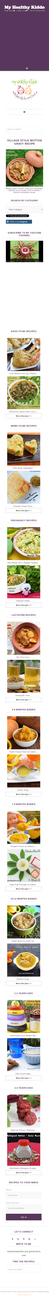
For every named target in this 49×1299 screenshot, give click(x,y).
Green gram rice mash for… (24, 941)
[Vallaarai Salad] (23, 581)
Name (8, 1189)
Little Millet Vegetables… (24, 468)
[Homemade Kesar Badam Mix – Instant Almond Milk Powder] (23, 1016)
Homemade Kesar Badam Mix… (24, 1036)
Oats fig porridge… (23, 1074)
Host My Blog (24, 1295)
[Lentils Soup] (23, 770)
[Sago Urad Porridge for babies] (23, 865)
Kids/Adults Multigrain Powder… (24, 1168)
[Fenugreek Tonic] (23, 676)
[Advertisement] (24, 40)
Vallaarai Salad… (23, 601)
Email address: (13, 1202)
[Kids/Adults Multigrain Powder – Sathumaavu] (23, 1149)
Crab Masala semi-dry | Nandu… (24, 374)
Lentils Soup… (23, 790)
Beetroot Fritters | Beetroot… (24, 1130)
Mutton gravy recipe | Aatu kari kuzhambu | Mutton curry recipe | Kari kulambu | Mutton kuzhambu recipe (24, 190)
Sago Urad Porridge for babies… (24, 885)
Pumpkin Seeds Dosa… (23, 506)
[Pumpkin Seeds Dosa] (23, 487)
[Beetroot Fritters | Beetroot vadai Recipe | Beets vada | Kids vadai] (23, 1111)
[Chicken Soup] (23, 960)
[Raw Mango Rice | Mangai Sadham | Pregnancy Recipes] (23, 543)
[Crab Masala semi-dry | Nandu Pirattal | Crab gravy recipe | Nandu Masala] (23, 354)
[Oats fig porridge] (23, 1054)
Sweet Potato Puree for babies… (23, 752)
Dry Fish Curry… (23, 657)
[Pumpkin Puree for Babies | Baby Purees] (23, 827)
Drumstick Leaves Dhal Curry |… (23, 412)
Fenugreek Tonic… (24, 695)
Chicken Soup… (24, 979)
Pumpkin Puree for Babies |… (24, 846)
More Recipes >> (24, 416)
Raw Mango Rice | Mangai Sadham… (24, 563)
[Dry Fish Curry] (23, 638)
